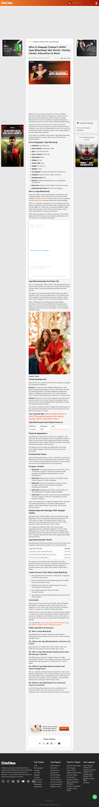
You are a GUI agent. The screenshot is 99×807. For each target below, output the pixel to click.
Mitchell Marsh (55, 775)
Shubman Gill (54, 770)
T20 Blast (86, 783)
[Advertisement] (49, 23)
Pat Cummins (55, 777)
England (37, 777)
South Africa (38, 780)
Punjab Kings (71, 777)
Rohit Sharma (55, 766)
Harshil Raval (34, 58)
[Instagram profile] (51, 743)
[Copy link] (59, 743)
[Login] (96, 3)
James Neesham (56, 784)
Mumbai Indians (72, 775)
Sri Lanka (37, 773)
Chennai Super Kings (74, 766)
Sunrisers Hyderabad (73, 786)
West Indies (38, 782)
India (35, 766)
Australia (37, 770)
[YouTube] (55, 743)
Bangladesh (38, 784)
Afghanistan (38, 786)
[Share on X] (43, 743)
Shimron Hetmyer (56, 782)
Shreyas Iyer (54, 773)
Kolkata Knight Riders (74, 773)
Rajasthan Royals (72, 780)
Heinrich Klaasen (55, 780)
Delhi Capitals (71, 768)
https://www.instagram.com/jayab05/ (64, 429)
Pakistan (37, 775)
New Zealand (38, 768)
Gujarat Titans (71, 770)
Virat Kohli (53, 768)
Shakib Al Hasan (55, 786)
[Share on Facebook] (39, 743)
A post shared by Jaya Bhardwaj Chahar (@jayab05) (49, 276)
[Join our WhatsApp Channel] (94, 797)
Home (29, 42)
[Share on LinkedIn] (47, 743)
